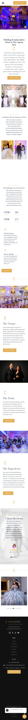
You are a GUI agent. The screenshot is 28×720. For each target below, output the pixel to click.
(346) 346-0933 (15, 662)
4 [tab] (11, 608)
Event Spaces (9, 350)
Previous (2, 593)
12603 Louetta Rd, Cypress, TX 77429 (15, 668)
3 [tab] (10, 608)
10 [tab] (20, 608)
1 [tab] (7, 608)
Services (14, 649)
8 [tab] (17, 608)
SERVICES (7, 270)
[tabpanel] (14, 591)
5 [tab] (13, 608)
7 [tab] (16, 608)
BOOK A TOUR (19, 3)
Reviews (14, 652)
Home (14, 641)
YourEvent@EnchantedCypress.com (15, 665)
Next (25, 593)
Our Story (8, 420)
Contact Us (14, 654)
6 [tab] (14, 608)
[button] (3, 3)
